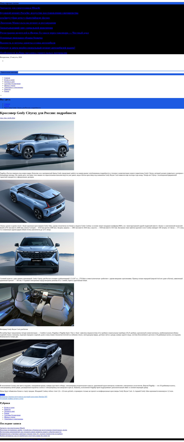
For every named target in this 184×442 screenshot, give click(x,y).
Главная (7, 78)
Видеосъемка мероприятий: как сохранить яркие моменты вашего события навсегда (30, 432)
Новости (7, 89)
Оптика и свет (9, 82)
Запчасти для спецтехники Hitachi (20, 7)
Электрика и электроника (13, 87)
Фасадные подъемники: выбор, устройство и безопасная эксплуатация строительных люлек (33, 430)
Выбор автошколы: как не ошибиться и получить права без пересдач (25, 436)
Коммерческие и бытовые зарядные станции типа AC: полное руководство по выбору (31, 434)
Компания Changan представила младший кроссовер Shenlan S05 (23, 397)
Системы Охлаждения (12, 84)
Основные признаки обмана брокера (21, 37)
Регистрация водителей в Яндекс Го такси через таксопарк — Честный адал (44, 32)
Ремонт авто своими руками (10, 64)
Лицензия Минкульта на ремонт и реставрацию (28, 22)
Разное (6, 91)
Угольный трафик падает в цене (11, 398)
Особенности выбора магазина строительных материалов (33, 52)
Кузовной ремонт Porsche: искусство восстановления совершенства (39, 12)
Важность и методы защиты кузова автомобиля (27, 42)
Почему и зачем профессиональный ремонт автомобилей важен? (37, 47)
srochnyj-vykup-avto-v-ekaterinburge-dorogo (25, 17)
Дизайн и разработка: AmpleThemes (33, 439)
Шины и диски (9, 85)
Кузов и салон (9, 80)
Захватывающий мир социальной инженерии (26, 27)
